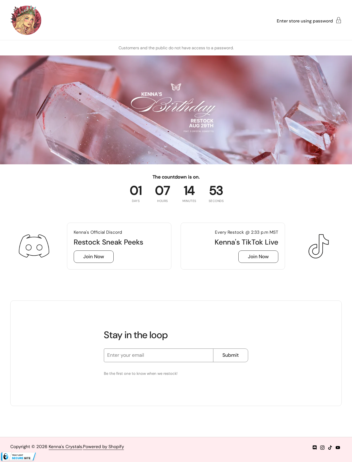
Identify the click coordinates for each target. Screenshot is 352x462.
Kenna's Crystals (65, 446)
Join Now (93, 256)
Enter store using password (305, 20)
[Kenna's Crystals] (25, 20)
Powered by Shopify (103, 446)
